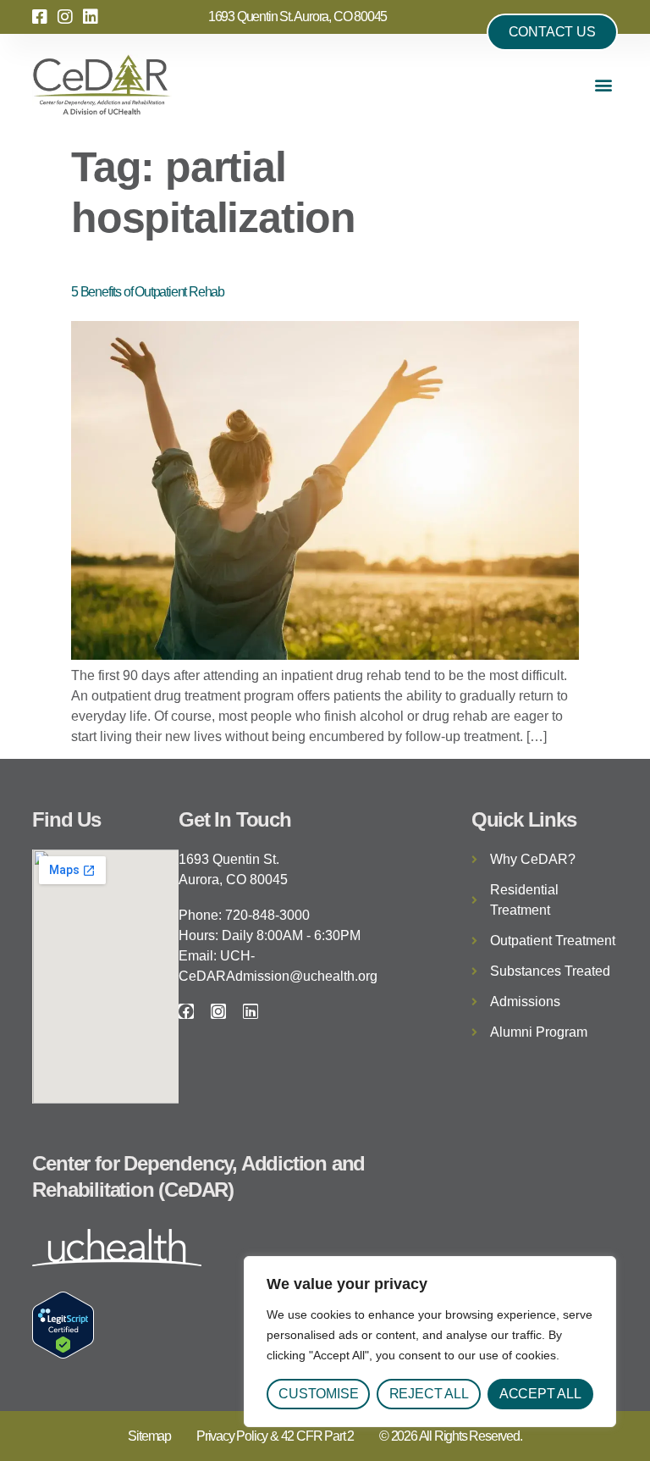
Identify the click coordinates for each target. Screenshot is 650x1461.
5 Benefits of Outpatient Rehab (147, 292)
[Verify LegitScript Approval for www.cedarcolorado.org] (63, 1354)
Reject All (429, 1393)
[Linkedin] (250, 1011)
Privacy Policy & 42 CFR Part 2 (275, 1436)
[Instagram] (218, 1011)
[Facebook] (186, 1011)
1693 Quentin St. (229, 859)
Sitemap (149, 1436)
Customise (318, 1393)
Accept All (540, 1393)
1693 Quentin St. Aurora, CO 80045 (297, 16)
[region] (430, 1341)
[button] (604, 85)
